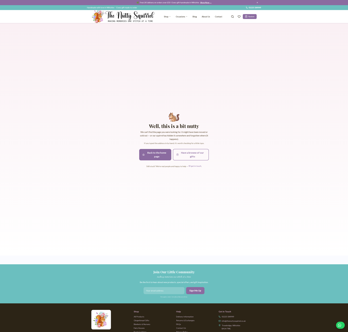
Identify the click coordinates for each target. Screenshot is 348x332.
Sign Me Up (195, 290)
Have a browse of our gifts (192, 154)
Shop (166, 16)
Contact (218, 16)
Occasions (180, 16)
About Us (206, 16)
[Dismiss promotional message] (257, 2)
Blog (194, 16)
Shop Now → (206, 2)
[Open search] (232, 17)
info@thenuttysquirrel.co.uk (234, 321)
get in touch (196, 166)
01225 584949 (255, 7)
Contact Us (181, 328)
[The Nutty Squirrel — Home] (124, 16)
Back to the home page (156, 154)
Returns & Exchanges (185, 320)
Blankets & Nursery (142, 324)
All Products (139, 316)
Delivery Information (185, 316)
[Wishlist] (239, 16)
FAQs (178, 324)
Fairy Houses (139, 328)
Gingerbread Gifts (141, 320)
